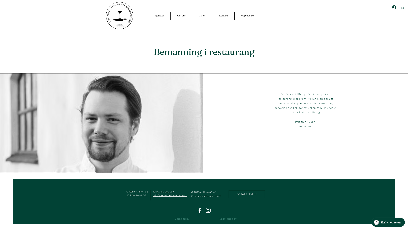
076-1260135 (165, 191)
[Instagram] (208, 210)
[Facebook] (200, 210)
